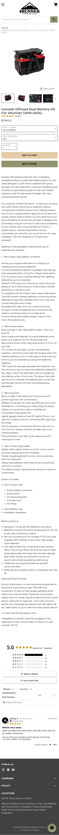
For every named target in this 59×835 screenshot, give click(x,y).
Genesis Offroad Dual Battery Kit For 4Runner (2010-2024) (25, 737)
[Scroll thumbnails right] (55, 99)
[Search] (54, 19)
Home (4, 28)
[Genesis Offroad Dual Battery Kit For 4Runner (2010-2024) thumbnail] (8, 98)
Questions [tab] (24, 689)
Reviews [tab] (7, 689)
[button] (50, 745)
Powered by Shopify (29, 830)
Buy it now (29, 164)
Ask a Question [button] (30, 680)
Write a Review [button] (31, 674)
